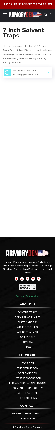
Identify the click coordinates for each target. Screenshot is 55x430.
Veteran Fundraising (27, 296)
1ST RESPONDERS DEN (27, 378)
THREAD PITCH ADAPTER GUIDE (27, 383)
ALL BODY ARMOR (27, 332)
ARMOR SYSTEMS (27, 327)
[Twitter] (27, 279)
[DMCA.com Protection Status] (27, 286)
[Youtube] (33, 279)
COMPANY (27, 342)
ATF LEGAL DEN (27, 393)
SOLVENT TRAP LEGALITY (28, 388)
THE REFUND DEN (27, 368)
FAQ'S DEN (27, 363)
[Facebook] (16, 279)
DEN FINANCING (27, 398)
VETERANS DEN (27, 373)
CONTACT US (27, 418)
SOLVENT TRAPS (27, 312)
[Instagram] (22, 279)
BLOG (27, 347)
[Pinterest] (39, 279)
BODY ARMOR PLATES (27, 317)
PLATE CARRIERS (28, 322)
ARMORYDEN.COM (33, 413)
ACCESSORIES (27, 337)
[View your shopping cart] (50, 14)
